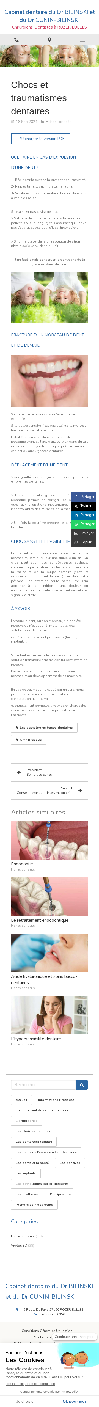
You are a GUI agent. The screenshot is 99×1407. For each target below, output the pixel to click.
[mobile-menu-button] (82, 39)
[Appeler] (16, 39)
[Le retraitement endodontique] (49, 896)
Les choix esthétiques (33, 1131)
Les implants (26, 1173)
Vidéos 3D (19, 1245)
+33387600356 (53, 1314)
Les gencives (70, 1163)
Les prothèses (27, 1194)
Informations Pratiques (56, 1100)
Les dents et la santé (32, 1163)
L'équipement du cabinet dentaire (42, 1110)
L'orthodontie (26, 1121)
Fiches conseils (23, 1236)
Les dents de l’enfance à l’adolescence (46, 1152)
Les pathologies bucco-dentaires (42, 1184)
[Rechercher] (82, 1085)
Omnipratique (61, 1194)
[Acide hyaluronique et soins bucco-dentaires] (49, 953)
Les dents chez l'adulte (34, 1141)
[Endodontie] (49, 840)
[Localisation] (49, 39)
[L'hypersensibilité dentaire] (49, 1015)
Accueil (21, 1100)
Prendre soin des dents (34, 1204)
